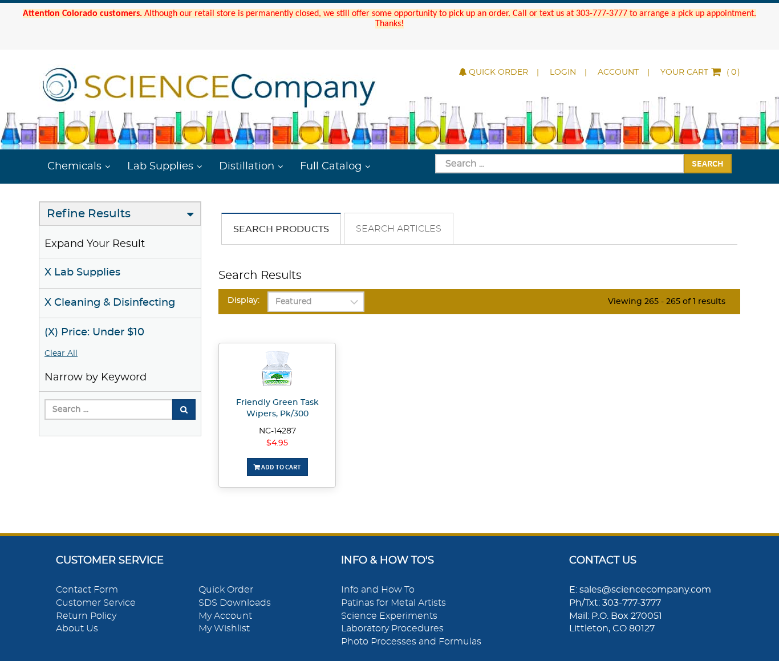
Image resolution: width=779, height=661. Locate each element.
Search (708, 163)
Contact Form (87, 589)
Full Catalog (331, 166)
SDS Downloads (234, 602)
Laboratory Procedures (392, 628)
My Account (225, 616)
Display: (243, 301)
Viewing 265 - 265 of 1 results (666, 302)
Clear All (61, 354)
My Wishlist (224, 628)
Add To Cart (280, 467)
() (700, 72)
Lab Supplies (160, 166)
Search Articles (398, 228)
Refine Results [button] (89, 214)
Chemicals (74, 166)
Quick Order (498, 72)
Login (563, 72)
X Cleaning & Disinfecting (109, 303)
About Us (77, 628)
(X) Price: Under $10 (94, 332)
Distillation (246, 166)
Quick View (277, 370)
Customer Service (96, 602)
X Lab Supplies (82, 272)
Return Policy (86, 616)
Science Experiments (389, 616)
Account (618, 72)
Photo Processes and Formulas (411, 641)
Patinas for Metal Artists (393, 602)
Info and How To (378, 589)
